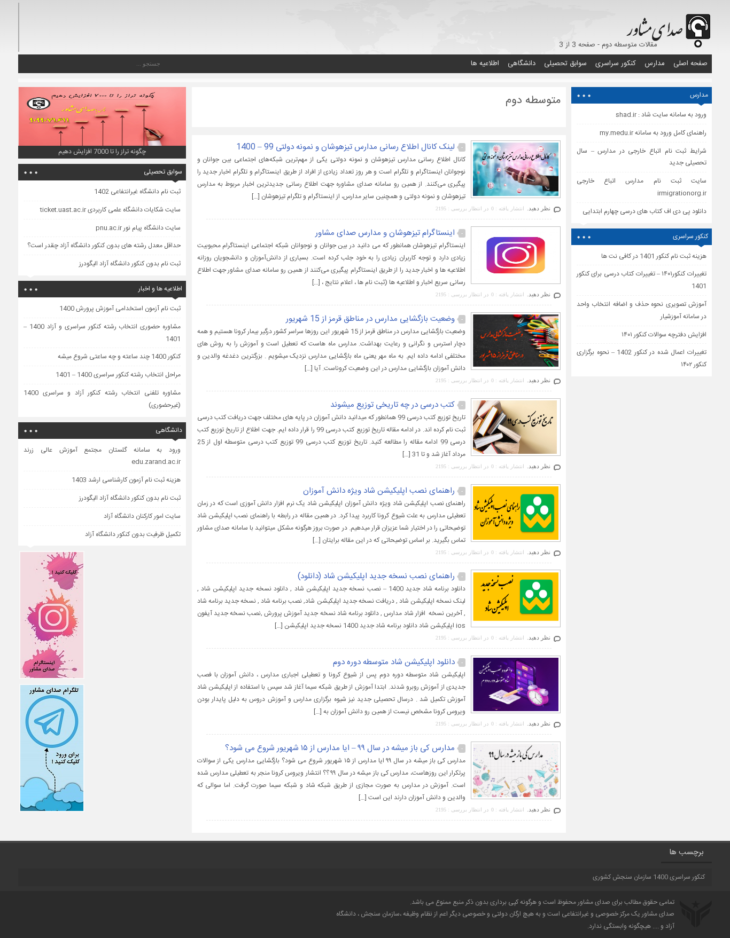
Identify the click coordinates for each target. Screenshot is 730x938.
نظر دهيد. (538, 208)
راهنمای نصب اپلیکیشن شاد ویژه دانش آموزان (379, 491)
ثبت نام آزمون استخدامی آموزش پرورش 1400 (120, 308)
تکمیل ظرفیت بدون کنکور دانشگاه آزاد (133, 534)
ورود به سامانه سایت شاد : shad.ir (661, 114)
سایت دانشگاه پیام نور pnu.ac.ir (138, 228)
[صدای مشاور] (667, 25)
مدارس (654, 63)
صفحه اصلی (690, 63)
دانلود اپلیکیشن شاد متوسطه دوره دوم (394, 662)
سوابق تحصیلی (565, 63)
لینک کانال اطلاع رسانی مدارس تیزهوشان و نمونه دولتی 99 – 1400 (345, 147)
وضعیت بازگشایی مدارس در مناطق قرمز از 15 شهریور (370, 319)
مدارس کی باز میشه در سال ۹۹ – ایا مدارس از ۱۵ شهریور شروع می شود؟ (340, 748)
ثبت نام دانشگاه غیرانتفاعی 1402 (137, 191)
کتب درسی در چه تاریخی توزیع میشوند (392, 405)
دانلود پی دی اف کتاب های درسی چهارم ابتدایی (644, 211)
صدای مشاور (594, 902)
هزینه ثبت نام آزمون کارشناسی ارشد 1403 (126, 480)
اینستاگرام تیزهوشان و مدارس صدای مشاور (385, 233)
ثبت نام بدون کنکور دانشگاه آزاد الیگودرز (130, 263)
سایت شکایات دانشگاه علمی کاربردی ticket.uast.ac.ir (110, 209)
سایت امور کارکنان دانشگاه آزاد (142, 516)
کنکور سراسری (615, 63)
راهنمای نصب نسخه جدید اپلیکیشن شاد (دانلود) (376, 576)
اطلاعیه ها (485, 63)
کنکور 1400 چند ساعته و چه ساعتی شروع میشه (119, 356)
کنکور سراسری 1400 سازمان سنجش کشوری (649, 877)
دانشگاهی (521, 63)
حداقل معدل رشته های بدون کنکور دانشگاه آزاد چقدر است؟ (104, 245)
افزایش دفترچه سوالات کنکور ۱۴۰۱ (664, 334)
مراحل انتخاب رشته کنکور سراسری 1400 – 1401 (118, 374)
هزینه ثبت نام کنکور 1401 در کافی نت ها (653, 256)
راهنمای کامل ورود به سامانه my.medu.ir (653, 133)
